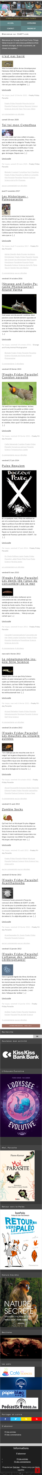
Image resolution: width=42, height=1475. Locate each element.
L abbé (14, 559)
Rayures (28, 106)
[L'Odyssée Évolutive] (21, 1105)
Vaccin (7, 268)
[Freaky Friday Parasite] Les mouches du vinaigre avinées (21, 736)
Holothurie (15, 640)
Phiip (24, 559)
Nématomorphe (11, 714)
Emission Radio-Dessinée (29, 788)
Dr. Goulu (21, 935)
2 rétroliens (19, 364)
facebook (5, 1419)
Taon (21, 109)
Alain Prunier (22, 254)
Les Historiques (20, 260)
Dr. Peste (8, 556)
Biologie (8, 172)
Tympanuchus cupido (19, 450)
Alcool (7, 788)
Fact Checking (33, 172)
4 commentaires (8, 648)
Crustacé (14, 172)
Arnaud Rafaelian (11, 711)
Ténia (35, 265)
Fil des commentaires (13, 1435)
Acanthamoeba (10, 935)
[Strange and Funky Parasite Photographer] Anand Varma (20, 287)
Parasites (18, 177)
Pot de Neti (21, 1015)
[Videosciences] (21, 1403)
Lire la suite (6, 90)
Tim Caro (26, 109)
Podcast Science (17, 106)
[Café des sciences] (21, 1372)
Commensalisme (18, 635)
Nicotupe (21, 714)
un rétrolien (19, 114)
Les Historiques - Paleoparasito (15, 198)
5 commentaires (8, 1020)
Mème (24, 858)
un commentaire (8, 114)
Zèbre (33, 109)
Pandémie (18, 262)
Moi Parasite (10, 177)
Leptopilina (33, 790)
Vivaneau (21, 180)
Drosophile (14, 788)
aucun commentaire (9, 186)
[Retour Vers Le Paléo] (21, 1239)
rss (26, 1419)
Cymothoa (23, 172)
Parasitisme (24, 640)
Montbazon (9, 262)
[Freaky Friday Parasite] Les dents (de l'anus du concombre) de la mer (20, 580)
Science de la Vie (11, 180)
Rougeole (8, 265)
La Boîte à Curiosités (30, 175)
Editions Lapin (17, 556)
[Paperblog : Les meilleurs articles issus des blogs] (21, 1394)
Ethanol (8, 790)
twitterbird (15, 1419)
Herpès (35, 257)
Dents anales (13, 638)
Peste (31, 262)
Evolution (22, 638)
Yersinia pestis (16, 562)
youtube (36, 1419)
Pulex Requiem (13, 465)
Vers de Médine (22, 268)
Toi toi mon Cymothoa (19, 125)
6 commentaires (8, 799)
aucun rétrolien (21, 273)
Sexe (33, 793)
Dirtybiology (9, 257)
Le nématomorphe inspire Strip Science (19, 661)
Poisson (26, 177)
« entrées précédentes (16, 1025)
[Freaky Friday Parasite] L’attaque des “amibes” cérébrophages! (20, 957)
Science (34, 106)
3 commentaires (8, 364)
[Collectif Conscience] (21, 1383)
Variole (13, 268)
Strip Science (13, 717)
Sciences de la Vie (11, 109)
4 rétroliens (19, 648)
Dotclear (16, 1467)
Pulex (33, 559)
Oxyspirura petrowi (19, 447)
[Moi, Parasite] (21, 1175)
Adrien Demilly (10, 254)
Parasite (8, 106)
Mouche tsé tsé (28, 103)
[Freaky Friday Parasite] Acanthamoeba (20, 882)
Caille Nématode (11, 444)
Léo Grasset (9, 260)
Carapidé (8, 635)
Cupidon (21, 444)
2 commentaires (8, 273)
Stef (6, 717)
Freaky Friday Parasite (13, 103)
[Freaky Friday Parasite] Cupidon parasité (20, 376)
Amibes (7, 1012)
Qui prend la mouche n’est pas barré (18, 55)
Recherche (7, 1032)
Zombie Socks (12, 809)
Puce (28, 559)
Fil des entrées (10, 1432)
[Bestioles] (21, 1347)
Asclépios (31, 254)
